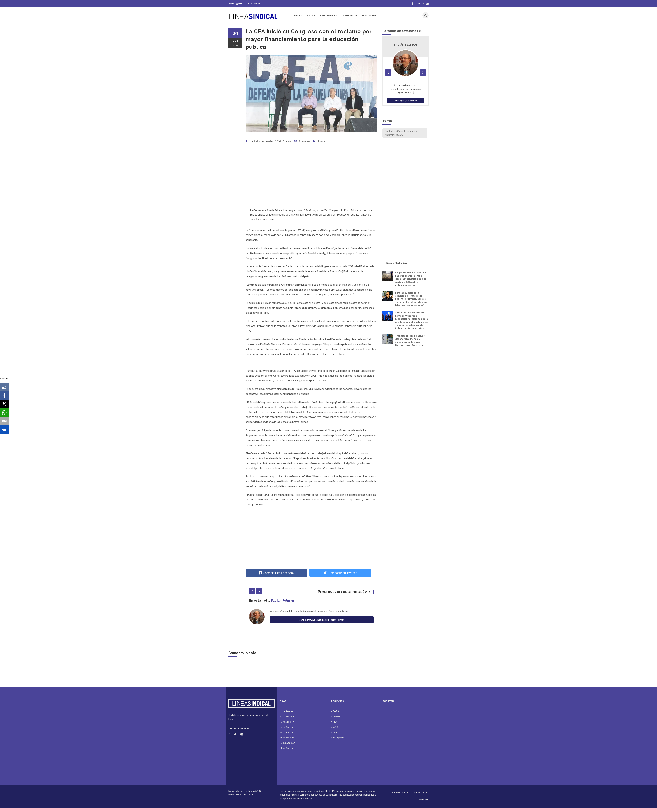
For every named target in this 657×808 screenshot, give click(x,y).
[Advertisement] (311, 177)
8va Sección (287, 748)
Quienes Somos (401, 792)
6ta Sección (287, 737)
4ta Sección (287, 727)
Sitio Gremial (284, 141)
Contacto (423, 799)
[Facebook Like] (4, 387)
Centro (336, 716)
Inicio (298, 15)
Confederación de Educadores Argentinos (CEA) (401, 132)
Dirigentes (369, 15)
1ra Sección (287, 711)
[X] (4, 404)
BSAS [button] (310, 15)
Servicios (419, 792)
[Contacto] (427, 3)
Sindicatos (349, 15)
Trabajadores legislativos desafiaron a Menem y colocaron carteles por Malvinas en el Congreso (410, 340)
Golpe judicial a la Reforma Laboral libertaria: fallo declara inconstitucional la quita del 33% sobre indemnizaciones (410, 279)
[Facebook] (414, 3)
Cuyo (335, 732)
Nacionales (267, 141)
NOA (335, 727)
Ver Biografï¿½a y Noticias (405, 104)
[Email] (4, 421)
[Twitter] (421, 3)
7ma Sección (288, 742)
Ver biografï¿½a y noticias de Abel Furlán (321, 624)
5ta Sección (287, 732)
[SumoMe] (4, 429)
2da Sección (288, 716)
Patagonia (338, 737)
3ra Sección (287, 721)
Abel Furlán (280, 600)
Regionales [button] (327, 15)
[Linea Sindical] (256, 15)
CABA (335, 711)
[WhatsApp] (4, 412)
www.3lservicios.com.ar (241, 794)
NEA (334, 721)
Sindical (253, 141)
